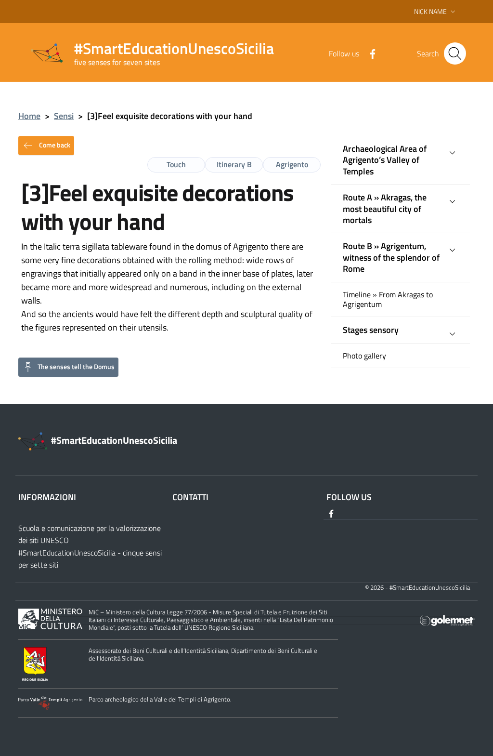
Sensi (64, 115)
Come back (54, 144)
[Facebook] (368, 53)
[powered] (447, 619)
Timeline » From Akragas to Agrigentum (388, 300)
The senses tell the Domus (76, 366)
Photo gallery (364, 356)
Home (29, 115)
